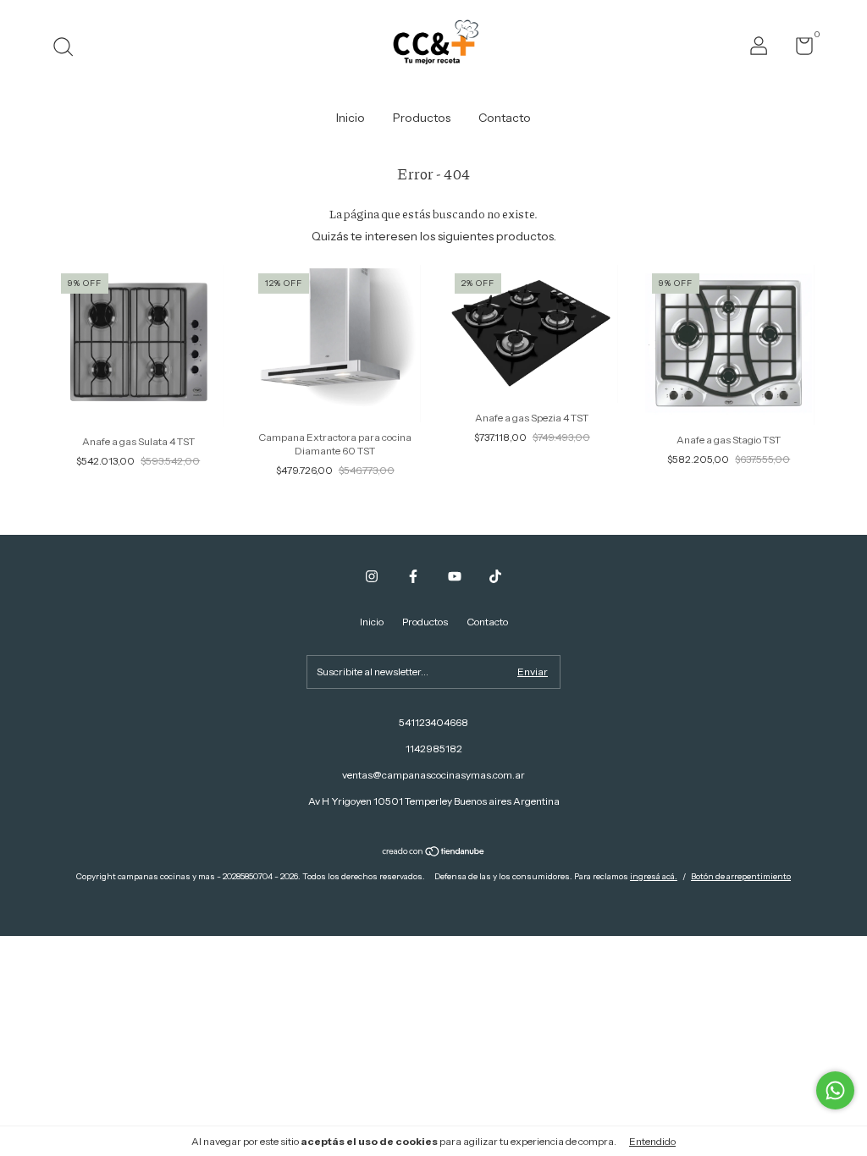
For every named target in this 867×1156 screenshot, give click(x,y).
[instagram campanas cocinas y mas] (371, 576)
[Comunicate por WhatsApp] (835, 1090)
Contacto (504, 117)
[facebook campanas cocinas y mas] (413, 576)
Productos (421, 117)
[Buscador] (69, 48)
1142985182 (434, 748)
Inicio (350, 117)
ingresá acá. (653, 876)
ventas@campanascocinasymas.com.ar (433, 774)
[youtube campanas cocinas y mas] (454, 576)
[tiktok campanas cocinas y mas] (495, 576)
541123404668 (433, 722)
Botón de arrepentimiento (741, 876)
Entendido (652, 1141)
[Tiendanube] (434, 853)
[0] (798, 49)
